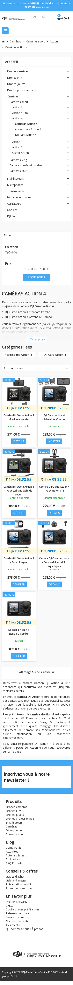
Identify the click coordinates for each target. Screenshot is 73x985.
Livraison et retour (17, 917)
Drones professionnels (20, 818)
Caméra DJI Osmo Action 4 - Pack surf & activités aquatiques (54, 562)
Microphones (14, 830)
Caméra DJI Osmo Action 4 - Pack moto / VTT (54, 488)
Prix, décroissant (14, 368)
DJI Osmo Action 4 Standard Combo (27, 312)
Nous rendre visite (17, 921)
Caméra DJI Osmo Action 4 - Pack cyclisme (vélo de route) (19, 490)
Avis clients (13, 925)
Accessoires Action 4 (18, 355)
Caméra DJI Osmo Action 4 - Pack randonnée (19, 417)
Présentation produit (19, 884)
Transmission (14, 834)
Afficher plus (36, 339)
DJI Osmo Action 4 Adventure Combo (28, 317)
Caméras (11, 826)
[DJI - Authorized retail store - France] (13, 18)
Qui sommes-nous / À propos (24, 929)
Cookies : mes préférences (22, 909)
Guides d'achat (15, 876)
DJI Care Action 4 (55, 355)
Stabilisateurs (14, 822)
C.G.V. (9, 905)
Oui (12, 252)
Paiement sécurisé (17, 913)
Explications (13, 859)
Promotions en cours (19, 888)
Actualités (12, 851)
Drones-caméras (16, 807)
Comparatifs (13, 847)
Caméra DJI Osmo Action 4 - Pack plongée (19, 560)
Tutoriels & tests (16, 855)
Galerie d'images (16, 880)
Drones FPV (13, 811)
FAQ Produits (14, 863)
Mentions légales (16, 901)
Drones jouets (15, 815)
